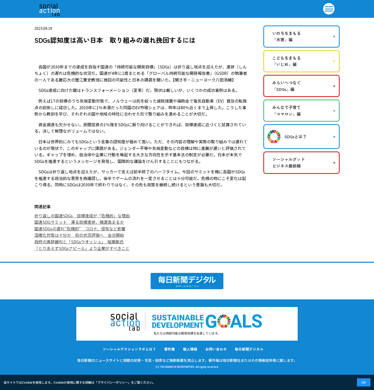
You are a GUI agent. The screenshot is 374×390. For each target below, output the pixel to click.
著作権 (169, 349)
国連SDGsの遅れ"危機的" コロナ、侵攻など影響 (79, 229)
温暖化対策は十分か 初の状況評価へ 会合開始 (79, 235)
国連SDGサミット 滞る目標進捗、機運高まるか (79, 222)
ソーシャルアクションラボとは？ (129, 349)
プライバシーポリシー (112, 382)
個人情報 (190, 349)
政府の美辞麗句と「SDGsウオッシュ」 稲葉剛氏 (79, 242)
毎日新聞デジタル (249, 349)
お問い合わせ (216, 349)
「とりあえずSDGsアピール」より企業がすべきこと (82, 248)
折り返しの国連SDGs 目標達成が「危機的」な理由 (82, 216)
